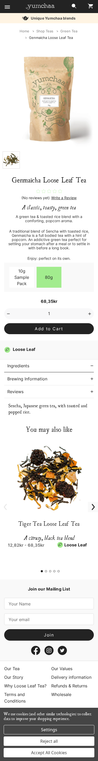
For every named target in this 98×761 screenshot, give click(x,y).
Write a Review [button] (64, 198)
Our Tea (12, 668)
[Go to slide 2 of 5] (46, 571)
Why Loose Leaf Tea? (25, 685)
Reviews (15, 391)
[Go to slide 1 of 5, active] (42, 571)
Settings (49, 730)
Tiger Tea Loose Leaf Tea (49, 523)
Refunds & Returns (69, 685)
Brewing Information (27, 378)
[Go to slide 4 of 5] (54, 571)
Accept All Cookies (49, 753)
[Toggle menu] (7, 7)
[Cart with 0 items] (89, 7)
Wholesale (61, 694)
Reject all (49, 741)
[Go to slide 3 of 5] (50, 571)
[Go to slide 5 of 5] (58, 571)
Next (90, 504)
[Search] (74, 7)
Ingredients (18, 365)
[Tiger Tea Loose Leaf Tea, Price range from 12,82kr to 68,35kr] (49, 477)
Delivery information (71, 677)
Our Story (13, 677)
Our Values (61, 668)
